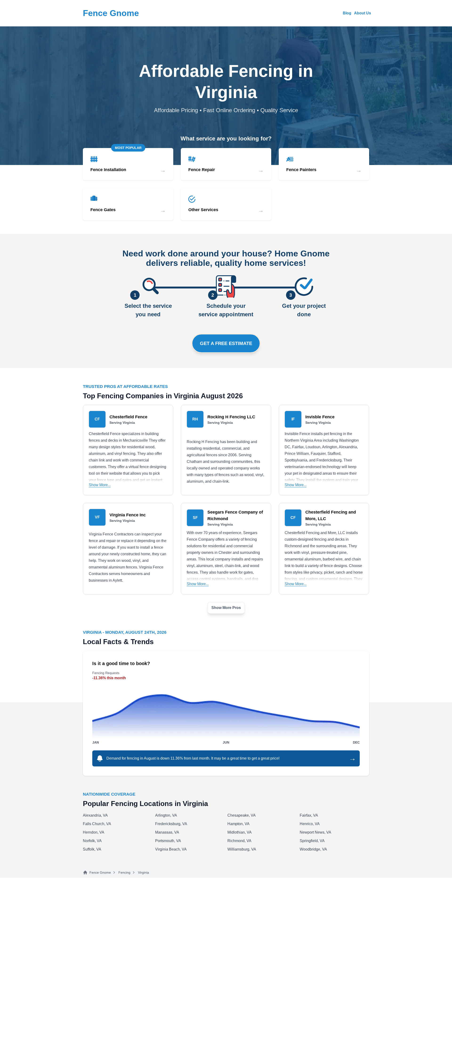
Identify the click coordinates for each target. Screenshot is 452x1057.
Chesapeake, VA (241, 815)
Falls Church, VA (97, 824)
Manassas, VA (167, 832)
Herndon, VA (93, 832)
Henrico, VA (310, 824)
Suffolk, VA (92, 849)
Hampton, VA (238, 824)
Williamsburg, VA (241, 849)
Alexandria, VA (95, 815)
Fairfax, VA (309, 815)
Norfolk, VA (92, 841)
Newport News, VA (315, 832)
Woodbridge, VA (313, 849)
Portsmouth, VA (168, 841)
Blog (347, 13)
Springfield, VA (312, 841)
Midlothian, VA (239, 832)
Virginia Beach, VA (171, 849)
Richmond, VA (239, 841)
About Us (362, 13)
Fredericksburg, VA (171, 824)
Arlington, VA (166, 815)
